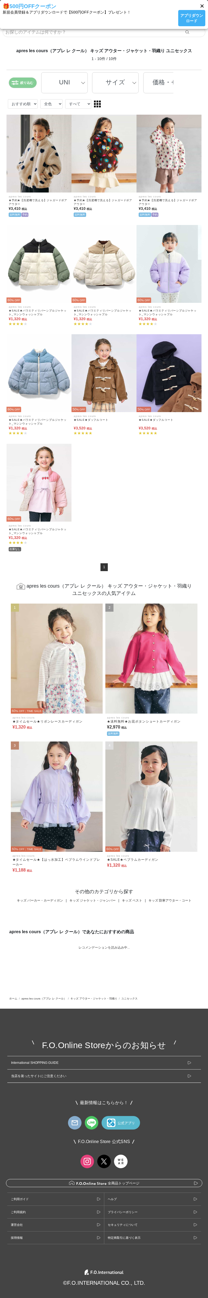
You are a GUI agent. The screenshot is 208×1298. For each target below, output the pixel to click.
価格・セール (171, 82)
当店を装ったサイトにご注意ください (38, 1076)
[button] (202, 6)
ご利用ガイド (20, 1199)
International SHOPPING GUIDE (34, 1063)
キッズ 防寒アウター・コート (169, 900)
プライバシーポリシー (123, 1212)
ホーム (13, 998)
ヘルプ (112, 1199)
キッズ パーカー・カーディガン (40, 900)
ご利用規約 (18, 1212)
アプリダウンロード (191, 18)
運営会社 (17, 1224)
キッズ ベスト (132, 900)
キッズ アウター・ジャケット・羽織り (93, 998)
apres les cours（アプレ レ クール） (43, 998)
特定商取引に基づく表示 (124, 1237)
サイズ (115, 82)
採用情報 (17, 1237)
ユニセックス (129, 998)
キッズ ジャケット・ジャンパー (92, 900)
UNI (64, 82)
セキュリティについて (123, 1224)
